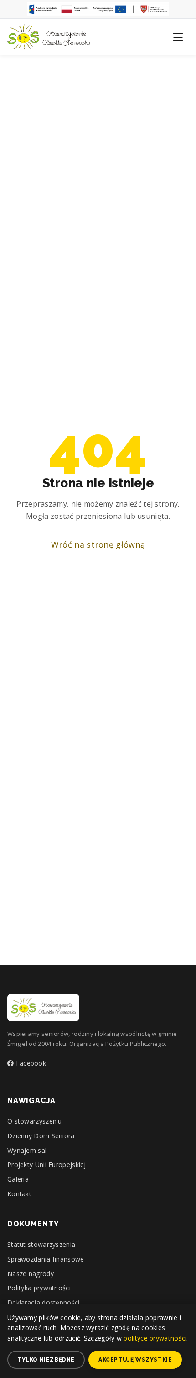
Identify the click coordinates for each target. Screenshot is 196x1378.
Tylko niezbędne (46, 1360)
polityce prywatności (155, 1338)
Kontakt (19, 1193)
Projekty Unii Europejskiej (46, 1164)
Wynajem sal (26, 1150)
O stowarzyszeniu (34, 1121)
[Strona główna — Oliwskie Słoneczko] (48, 37)
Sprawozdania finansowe (45, 1259)
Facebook (30, 1063)
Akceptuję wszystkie (135, 1360)
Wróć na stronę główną (98, 544)
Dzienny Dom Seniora (41, 1135)
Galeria (18, 1179)
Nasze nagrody (30, 1273)
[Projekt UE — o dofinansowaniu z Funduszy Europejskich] (98, 9)
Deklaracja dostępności (43, 1302)
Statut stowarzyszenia (41, 1244)
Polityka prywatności (39, 1287)
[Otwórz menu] (178, 37)
